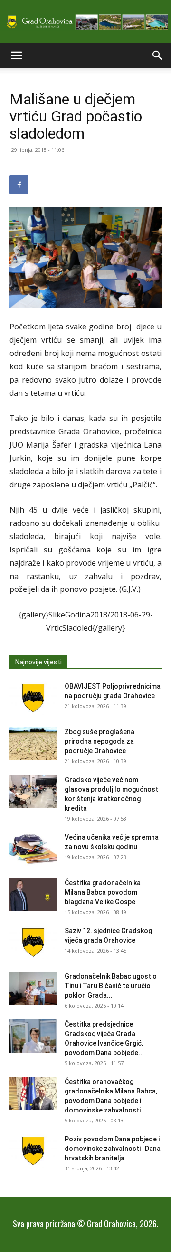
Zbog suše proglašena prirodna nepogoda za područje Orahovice (99, 741)
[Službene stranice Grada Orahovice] (85, 22)
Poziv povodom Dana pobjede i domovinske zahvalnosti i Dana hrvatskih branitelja (113, 1148)
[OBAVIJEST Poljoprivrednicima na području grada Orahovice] (33, 698)
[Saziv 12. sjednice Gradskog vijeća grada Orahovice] (33, 942)
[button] (16, 55)
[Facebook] (19, 184)
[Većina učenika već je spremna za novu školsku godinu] (33, 849)
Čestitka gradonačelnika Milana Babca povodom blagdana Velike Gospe (103, 892)
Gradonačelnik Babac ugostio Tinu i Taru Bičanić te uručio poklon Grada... (111, 985)
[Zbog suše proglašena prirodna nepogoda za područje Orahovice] (33, 743)
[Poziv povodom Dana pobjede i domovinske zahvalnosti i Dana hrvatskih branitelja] (33, 1151)
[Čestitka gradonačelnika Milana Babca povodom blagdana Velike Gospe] (33, 894)
